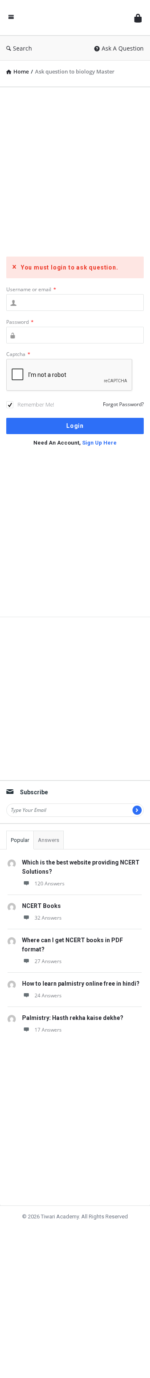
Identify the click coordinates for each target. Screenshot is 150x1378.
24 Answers (48, 995)
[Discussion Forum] (74, 18)
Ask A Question (123, 48)
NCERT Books (41, 906)
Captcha (18, 354)
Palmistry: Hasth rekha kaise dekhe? (72, 1017)
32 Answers (48, 917)
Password (20, 321)
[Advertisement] (75, 169)
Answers (48, 840)
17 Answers (48, 1029)
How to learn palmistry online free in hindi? (81, 983)
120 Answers (50, 883)
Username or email (31, 289)
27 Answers (48, 961)
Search (22, 48)
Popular (20, 840)
